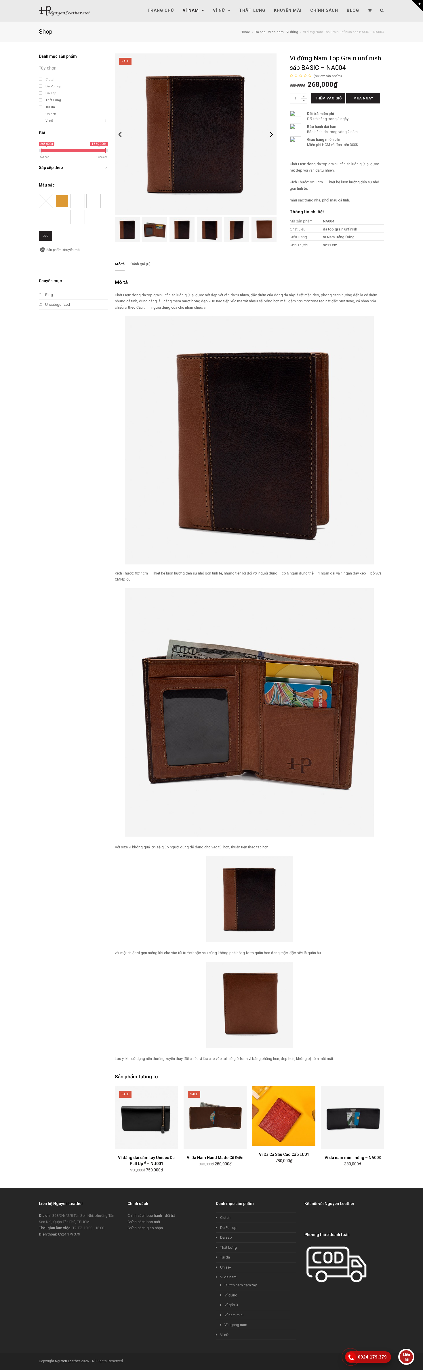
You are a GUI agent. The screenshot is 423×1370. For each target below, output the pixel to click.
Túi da (225, 1257)
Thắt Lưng (228, 1247)
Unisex (225, 1267)
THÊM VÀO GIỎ (328, 98)
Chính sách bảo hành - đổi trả (151, 1215)
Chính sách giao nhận (145, 1228)
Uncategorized (57, 304)
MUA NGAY (363, 98)
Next (272, 134)
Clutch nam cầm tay (240, 1285)
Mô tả (120, 264)
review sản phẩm (328, 76)
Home (245, 32)
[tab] (120, 264)
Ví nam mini (233, 1315)
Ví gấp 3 (231, 1305)
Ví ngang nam (235, 1325)
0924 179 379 (69, 1234)
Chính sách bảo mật (143, 1222)
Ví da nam (228, 1277)
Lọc (45, 236)
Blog (49, 295)
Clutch (225, 1217)
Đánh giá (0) (140, 264)
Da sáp (226, 1237)
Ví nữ (224, 1335)
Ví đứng (230, 1295)
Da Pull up (228, 1227)
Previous (120, 134)
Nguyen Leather (67, 1361)
